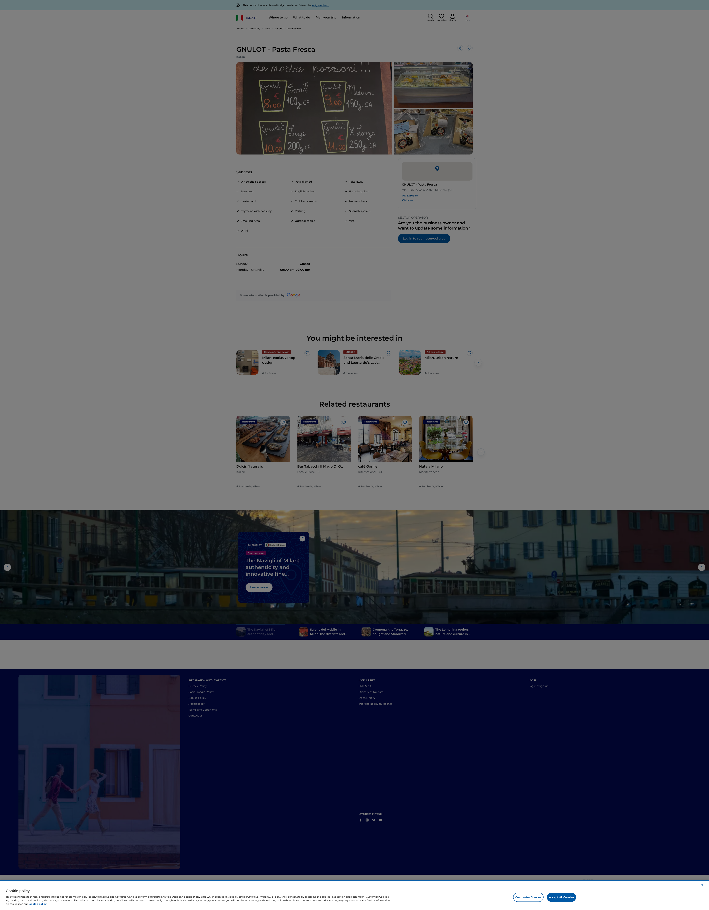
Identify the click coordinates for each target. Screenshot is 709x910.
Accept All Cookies (561, 897)
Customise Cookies (528, 897)
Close (703, 885)
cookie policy (38, 903)
